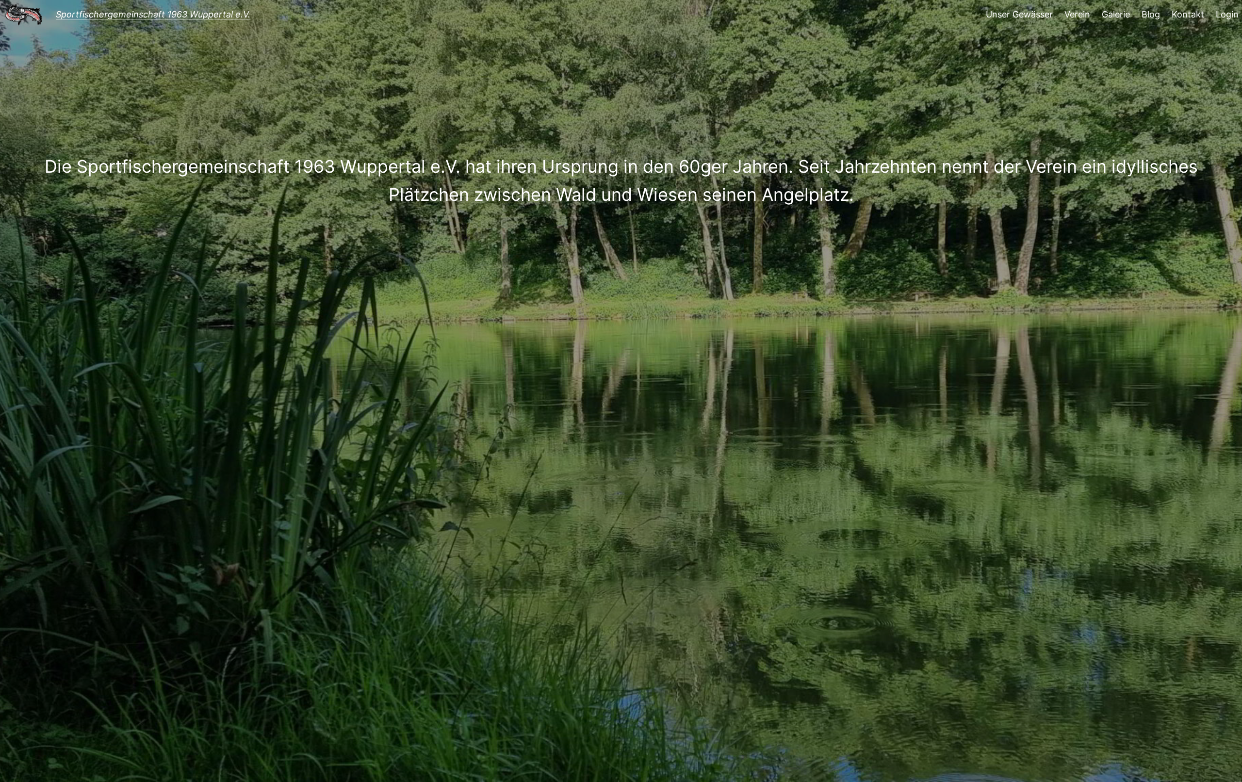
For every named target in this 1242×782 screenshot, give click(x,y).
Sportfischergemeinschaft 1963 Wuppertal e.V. (153, 14)
